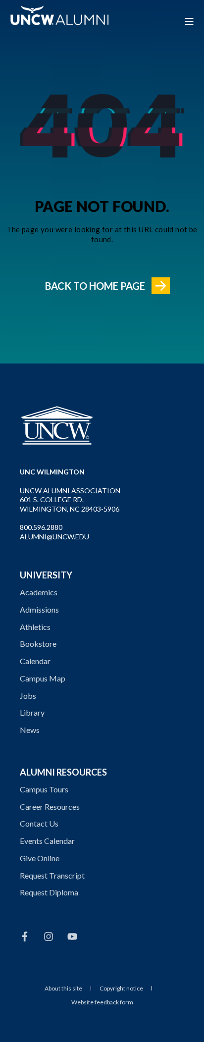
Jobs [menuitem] (28, 695)
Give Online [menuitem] (39, 858)
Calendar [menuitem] (35, 661)
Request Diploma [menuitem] (49, 892)
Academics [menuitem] (38, 592)
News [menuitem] (30, 729)
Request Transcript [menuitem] (52, 875)
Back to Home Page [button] (95, 286)
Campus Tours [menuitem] (44, 789)
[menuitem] (63, 988)
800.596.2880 (41, 527)
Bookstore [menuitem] (38, 643)
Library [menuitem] (32, 712)
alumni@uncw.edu (54, 536)
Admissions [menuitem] (39, 609)
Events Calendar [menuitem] (47, 840)
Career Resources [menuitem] (50, 806)
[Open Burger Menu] (189, 21)
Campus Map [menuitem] (42, 678)
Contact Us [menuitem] (39, 823)
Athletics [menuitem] (35, 626)
